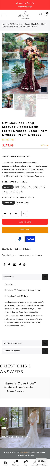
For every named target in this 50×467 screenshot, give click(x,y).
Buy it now (25, 229)
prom (27, 255)
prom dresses (36, 255)
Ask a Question (16, 391)
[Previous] (6, 63)
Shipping (6, 156)
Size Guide (7, 249)
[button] (8, 139)
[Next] (44, 63)
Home (4, 24)
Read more (39, 176)
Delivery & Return (23, 249)
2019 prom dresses (15, 255)
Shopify (30, 455)
